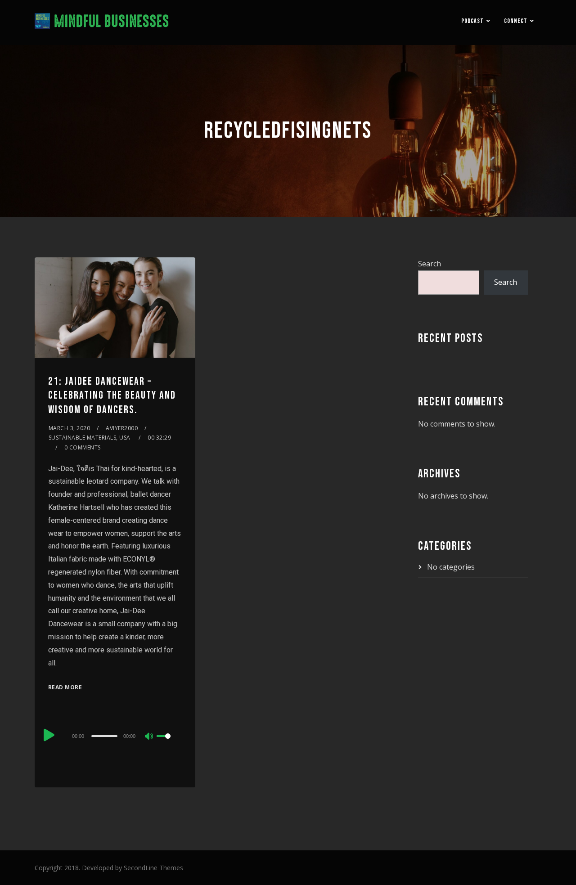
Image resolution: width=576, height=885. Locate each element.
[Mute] (149, 736)
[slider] (169, 743)
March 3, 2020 (69, 428)
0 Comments (82, 447)
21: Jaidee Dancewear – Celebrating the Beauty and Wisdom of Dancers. (112, 395)
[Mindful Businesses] (102, 22)
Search (429, 264)
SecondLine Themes (153, 867)
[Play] (49, 735)
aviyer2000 (122, 428)
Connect (515, 21)
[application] (115, 736)
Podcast (472, 21)
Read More (65, 687)
